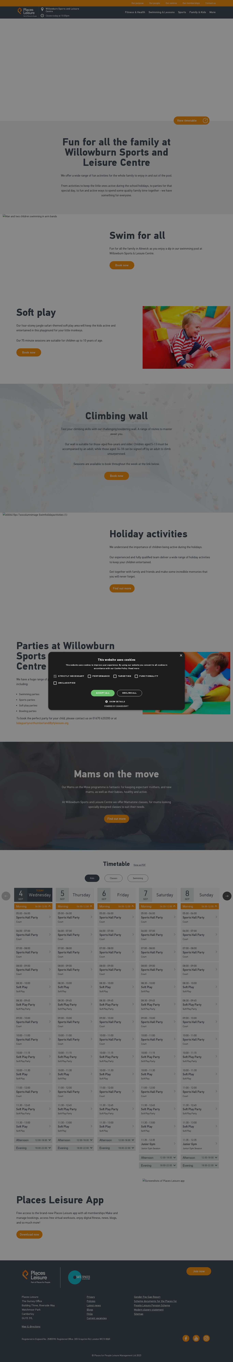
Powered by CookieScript (116, 706)
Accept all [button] (103, 693)
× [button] (181, 655)
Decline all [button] (129, 693)
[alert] (116, 681)
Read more (133, 668)
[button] (116, 701)
